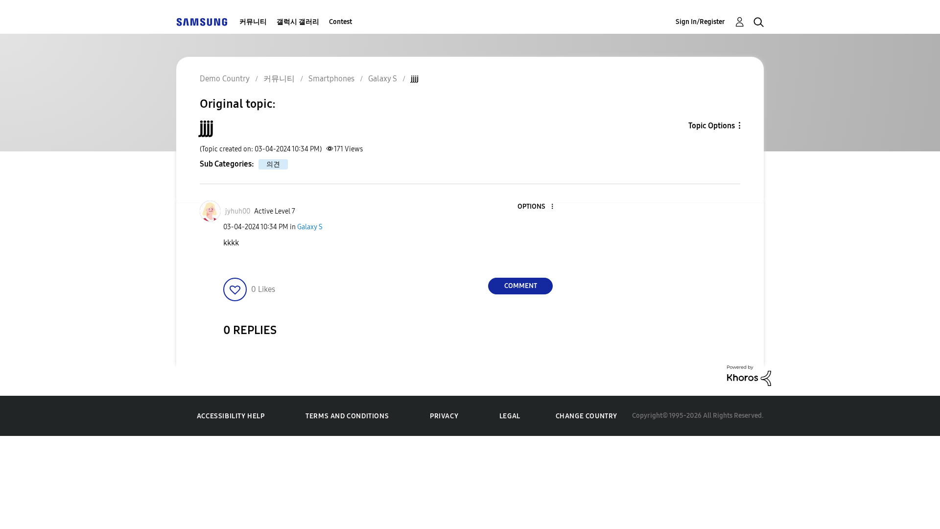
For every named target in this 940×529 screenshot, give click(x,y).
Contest (340, 22)
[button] (536, 207)
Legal (509, 416)
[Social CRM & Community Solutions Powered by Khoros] (749, 375)
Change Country (586, 416)
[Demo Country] (201, 21)
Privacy (444, 416)
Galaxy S (310, 227)
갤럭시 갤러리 (298, 22)
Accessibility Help (231, 416)
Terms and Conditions (347, 416)
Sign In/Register (700, 22)
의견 (273, 164)
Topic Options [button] (711, 125)
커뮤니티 (253, 22)
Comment (520, 286)
